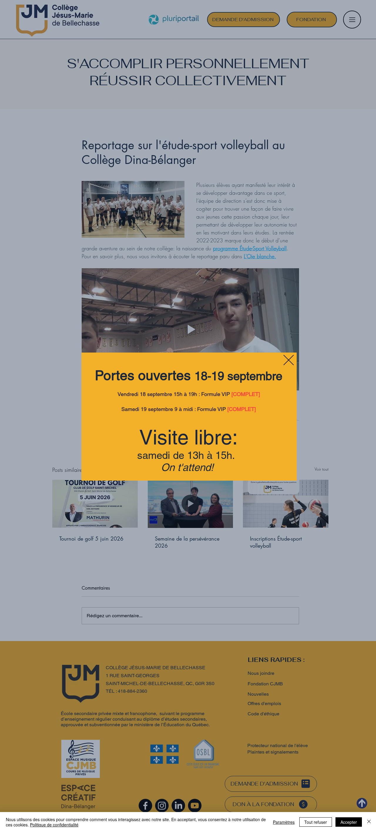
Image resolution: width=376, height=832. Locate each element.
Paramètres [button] (284, 822)
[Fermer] (368, 822)
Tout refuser (315, 822)
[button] (288, 360)
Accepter (348, 822)
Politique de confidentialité (54, 825)
